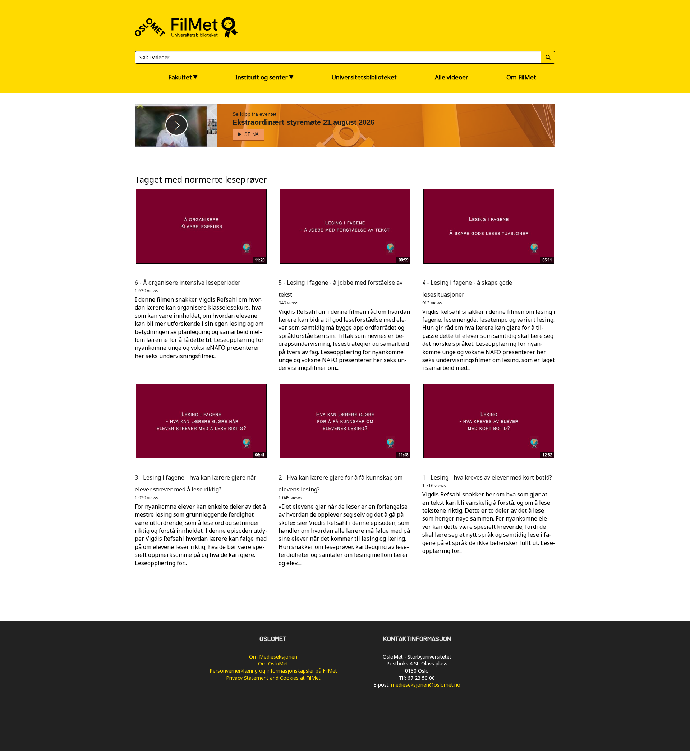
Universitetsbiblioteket (364, 77)
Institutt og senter (261, 77)
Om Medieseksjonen (273, 656)
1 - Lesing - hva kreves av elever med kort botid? (487, 477)
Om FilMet (521, 77)
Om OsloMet (273, 663)
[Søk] (548, 57)
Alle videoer (451, 77)
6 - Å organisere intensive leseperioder (187, 283)
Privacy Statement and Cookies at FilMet (273, 677)
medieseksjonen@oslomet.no (425, 684)
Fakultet (180, 77)
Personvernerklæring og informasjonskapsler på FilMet (273, 670)
